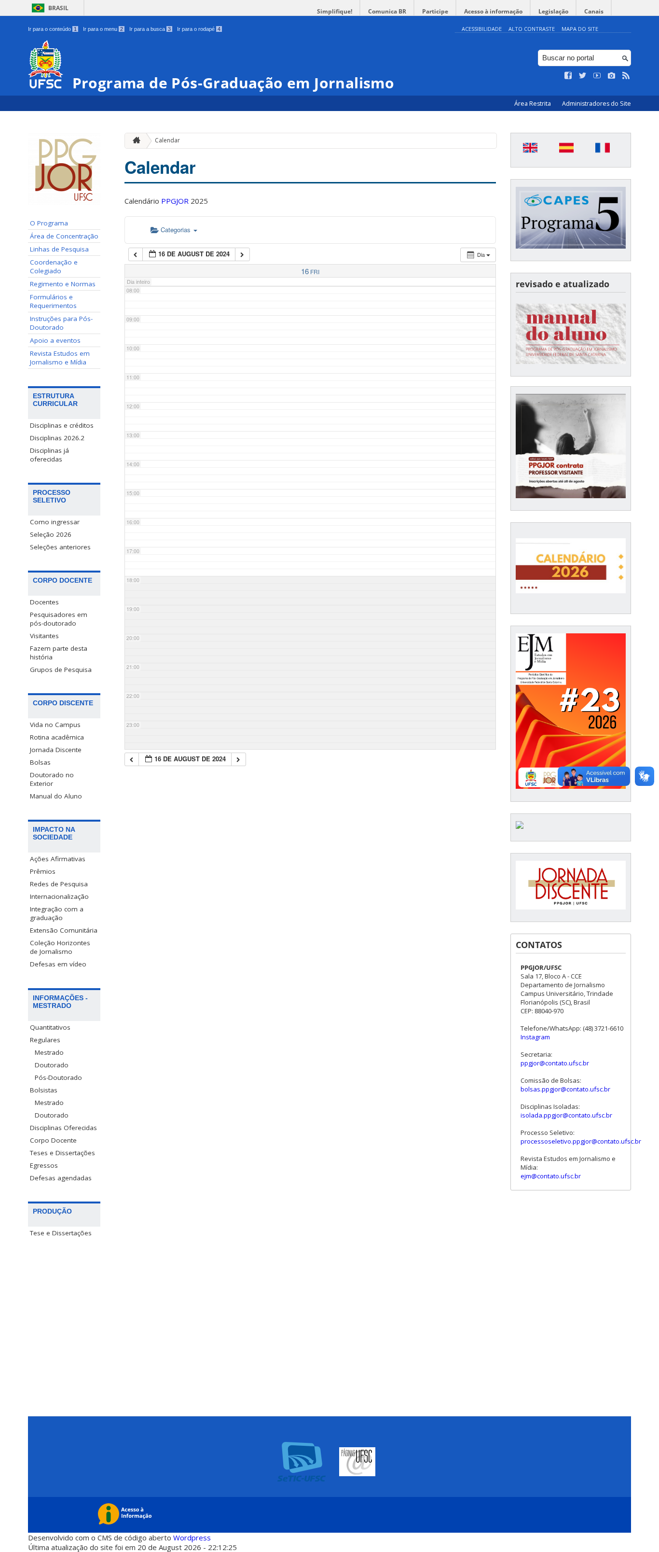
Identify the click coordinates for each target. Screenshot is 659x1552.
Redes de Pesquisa (59, 884)
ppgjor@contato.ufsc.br (555, 1063)
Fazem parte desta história (58, 652)
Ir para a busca (150, 29)
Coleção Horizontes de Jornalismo (60, 947)
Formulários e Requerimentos (53, 301)
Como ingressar (55, 521)
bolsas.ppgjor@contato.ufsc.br (565, 1089)
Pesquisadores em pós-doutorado (58, 619)
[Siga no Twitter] (583, 76)
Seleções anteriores (60, 547)
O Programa (49, 223)
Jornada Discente (56, 749)
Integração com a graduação (56, 913)
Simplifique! (334, 11)
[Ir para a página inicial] (134, 140)
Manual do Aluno (56, 796)
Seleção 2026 (50, 534)
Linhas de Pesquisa (59, 249)
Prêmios (42, 871)
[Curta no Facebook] (568, 76)
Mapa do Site (580, 28)
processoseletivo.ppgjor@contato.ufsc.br (581, 1141)
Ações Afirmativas (57, 858)
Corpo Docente (53, 1140)
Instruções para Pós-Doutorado (61, 323)
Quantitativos (50, 1027)
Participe (435, 11)
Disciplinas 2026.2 (57, 437)
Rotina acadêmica (57, 737)
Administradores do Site (596, 103)
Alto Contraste (531, 28)
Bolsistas (43, 1090)
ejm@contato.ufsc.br (551, 1176)
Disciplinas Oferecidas (63, 1127)
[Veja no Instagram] (612, 76)
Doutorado (52, 1065)
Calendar (167, 140)
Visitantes (44, 635)
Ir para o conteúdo (52, 29)
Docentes (44, 602)
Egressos (44, 1165)
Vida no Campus (55, 724)
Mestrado (49, 1052)
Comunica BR (387, 11)
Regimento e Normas (63, 284)
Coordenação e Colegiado (54, 266)
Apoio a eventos (55, 340)
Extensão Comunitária (63, 930)
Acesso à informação (493, 11)
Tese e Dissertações (61, 1233)
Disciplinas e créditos (62, 425)
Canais (594, 11)
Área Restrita (533, 103)
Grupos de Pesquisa (61, 669)
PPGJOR (175, 201)
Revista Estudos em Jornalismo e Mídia (60, 357)
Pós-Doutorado (58, 1077)
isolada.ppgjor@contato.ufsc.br (566, 1115)
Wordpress (192, 1537)
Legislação (553, 11)
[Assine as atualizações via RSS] (626, 76)
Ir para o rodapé (198, 29)
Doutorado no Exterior (52, 779)
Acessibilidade (482, 28)
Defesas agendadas (61, 1178)
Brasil (58, 8)
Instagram (535, 1037)
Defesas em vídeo (58, 964)
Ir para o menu (103, 29)
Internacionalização (59, 896)
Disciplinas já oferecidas (49, 454)
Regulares (45, 1039)
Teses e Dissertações (62, 1152)
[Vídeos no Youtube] (597, 76)
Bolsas (40, 762)
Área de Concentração (64, 236)
